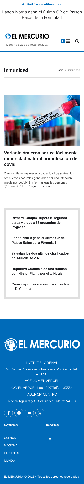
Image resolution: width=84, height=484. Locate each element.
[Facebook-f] (8, 413)
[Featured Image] (42, 120)
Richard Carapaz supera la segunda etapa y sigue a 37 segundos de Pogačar (39, 222)
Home (59, 70)
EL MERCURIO (13, 476)
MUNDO (9, 460)
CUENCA (10, 437)
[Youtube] (29, 413)
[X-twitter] (39, 413)
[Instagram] (18, 413)
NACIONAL (11, 445)
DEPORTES (11, 453)
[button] (63, 41)
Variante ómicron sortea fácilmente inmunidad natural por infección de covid (41, 158)
